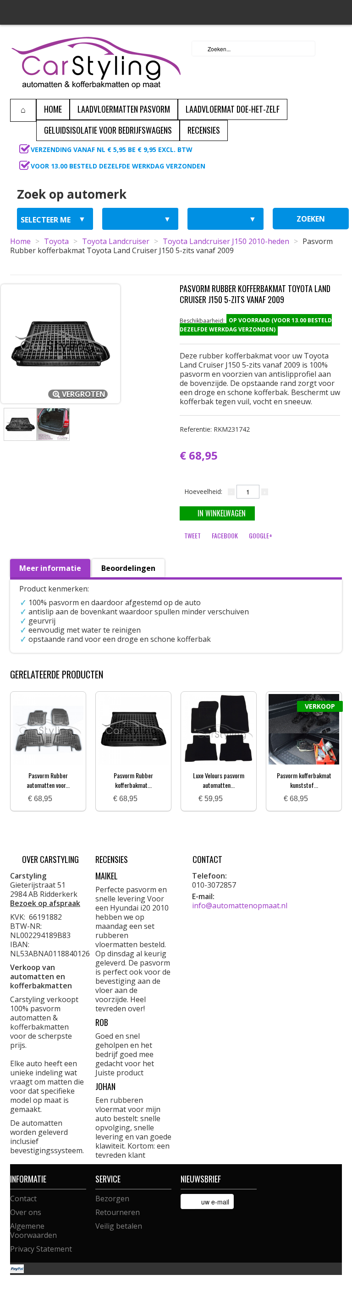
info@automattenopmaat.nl (239, 905)
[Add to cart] (63, 799)
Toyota (56, 241)
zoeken (311, 219)
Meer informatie (50, 568)
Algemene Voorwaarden (33, 1230)
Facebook (225, 535)
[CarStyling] (96, 62)
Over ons (25, 1212)
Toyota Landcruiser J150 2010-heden (226, 241)
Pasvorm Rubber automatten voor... (48, 780)
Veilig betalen (118, 1226)
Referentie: (215, 429)
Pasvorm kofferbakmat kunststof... (304, 780)
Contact (23, 1198)
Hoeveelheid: (203, 491)
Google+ (260, 535)
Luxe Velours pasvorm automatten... (218, 780)
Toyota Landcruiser (115, 241)
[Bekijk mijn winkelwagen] (332, 48)
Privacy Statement (41, 1249)
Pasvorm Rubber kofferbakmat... (133, 780)
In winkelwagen (222, 513)
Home (20, 241)
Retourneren (117, 1212)
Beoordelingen (128, 568)
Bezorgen (112, 1198)
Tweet (192, 535)
